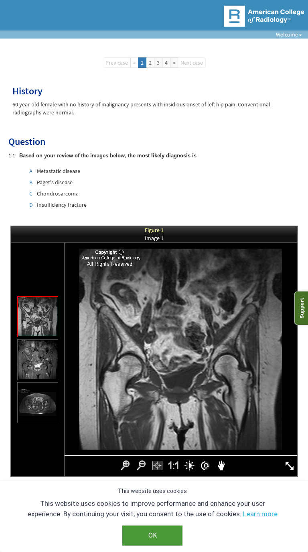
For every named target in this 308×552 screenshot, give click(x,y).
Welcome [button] (284, 34)
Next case (191, 62)
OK (152, 535)
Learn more (260, 514)
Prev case (116, 62)
